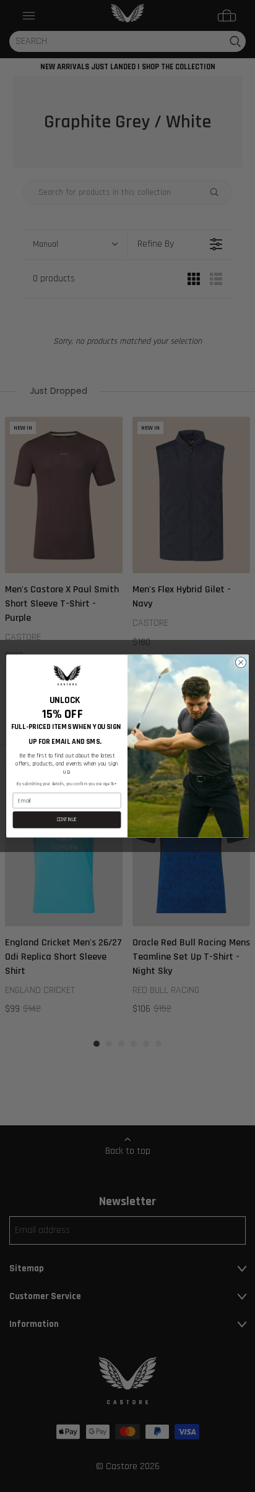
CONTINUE (67, 820)
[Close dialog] (240, 662)
